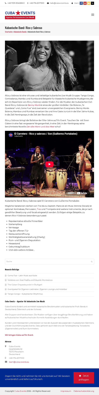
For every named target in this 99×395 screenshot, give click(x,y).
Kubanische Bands (20, 31)
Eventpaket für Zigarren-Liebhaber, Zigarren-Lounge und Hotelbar (37, 289)
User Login (78, 3)
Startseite (8, 31)
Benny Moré (34, 105)
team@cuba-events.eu (19, 362)
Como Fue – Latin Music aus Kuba (22, 275)
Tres (39, 209)
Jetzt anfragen (84, 377)
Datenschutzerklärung (84, 391)
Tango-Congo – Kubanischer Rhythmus (25, 294)
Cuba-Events (20, 391)
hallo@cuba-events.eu (59, 3)
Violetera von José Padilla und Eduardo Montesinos (30, 280)
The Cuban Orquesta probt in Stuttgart (25, 285)
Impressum (65, 391)
